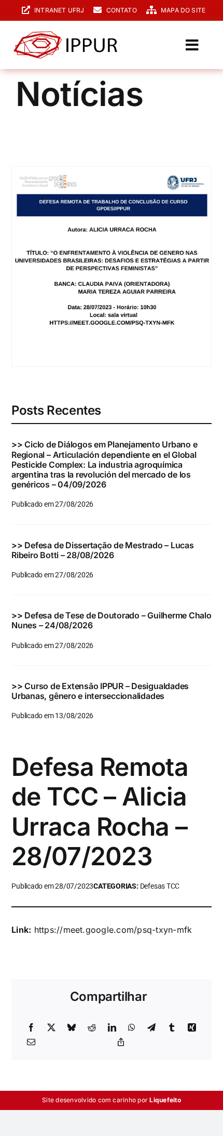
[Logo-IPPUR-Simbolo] (65, 35)
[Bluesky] (71, 1028)
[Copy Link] (121, 1042)
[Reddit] (91, 1028)
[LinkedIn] (112, 1028)
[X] (51, 1028)
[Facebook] (31, 1028)
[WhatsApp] (132, 1028)
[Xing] (192, 1028)
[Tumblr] (171, 1028)
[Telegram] (151, 1028)
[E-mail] (31, 1042)
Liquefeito (164, 1100)
